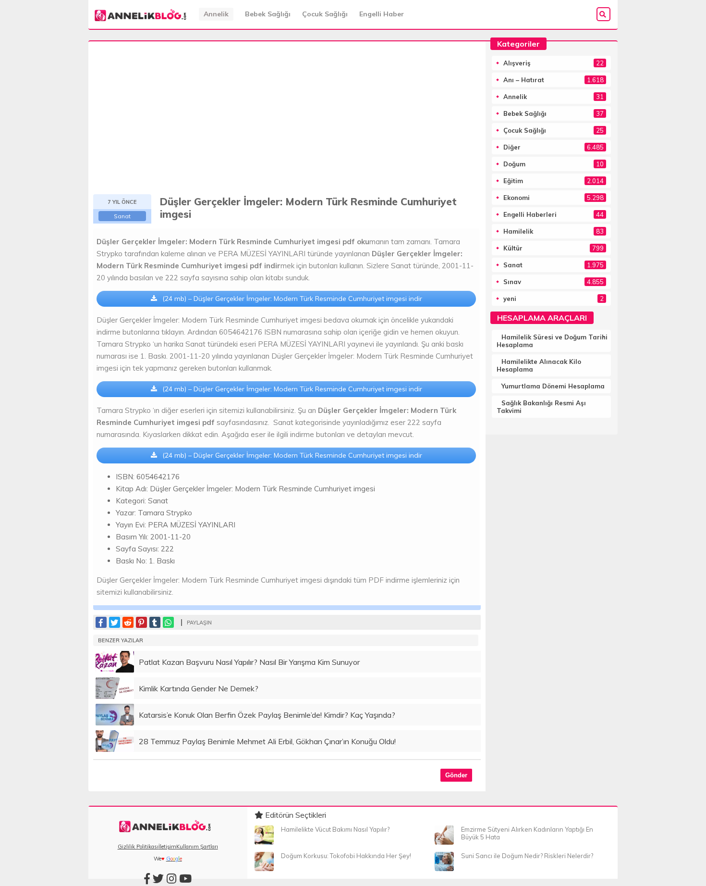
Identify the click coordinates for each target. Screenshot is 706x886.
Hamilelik (518, 231)
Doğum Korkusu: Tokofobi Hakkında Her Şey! (346, 856)
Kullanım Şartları (197, 846)
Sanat (122, 216)
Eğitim (513, 181)
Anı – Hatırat (523, 80)
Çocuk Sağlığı (325, 14)
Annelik (216, 14)
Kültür (513, 248)
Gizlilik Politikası (138, 846)
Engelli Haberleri (530, 214)
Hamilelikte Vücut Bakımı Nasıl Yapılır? (335, 829)
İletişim (167, 846)
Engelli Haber (381, 14)
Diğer (512, 147)
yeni (509, 298)
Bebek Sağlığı (268, 14)
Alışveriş (517, 63)
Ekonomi (516, 197)
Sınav (512, 282)
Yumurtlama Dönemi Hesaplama (553, 386)
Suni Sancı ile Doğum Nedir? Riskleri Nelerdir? (527, 856)
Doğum (514, 164)
